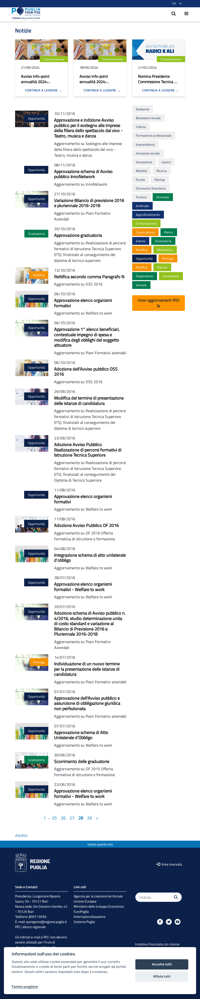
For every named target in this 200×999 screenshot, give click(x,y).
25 (54, 818)
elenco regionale (34, 926)
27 (72, 818)
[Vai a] (24, 13)
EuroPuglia (81, 911)
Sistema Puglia (84, 921)
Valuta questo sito (100, 844)
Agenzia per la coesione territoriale (98, 896)
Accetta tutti (161, 964)
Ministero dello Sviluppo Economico (99, 906)
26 (63, 818)
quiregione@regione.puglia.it (46, 921)
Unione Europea (85, 901)
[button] (176, 3)
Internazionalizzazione (89, 916)
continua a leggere (42, 90)
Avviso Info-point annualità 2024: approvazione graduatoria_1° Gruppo (99, 84)
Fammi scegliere (25, 987)
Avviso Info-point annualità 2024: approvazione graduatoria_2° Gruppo (40, 84)
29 (89, 818)
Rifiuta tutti (161, 976)
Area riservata (171, 864)
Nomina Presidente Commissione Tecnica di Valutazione (157, 81)
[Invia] (176, 897)
